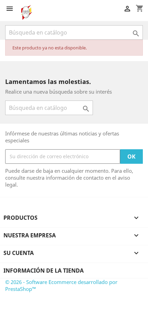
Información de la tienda (43, 270)
